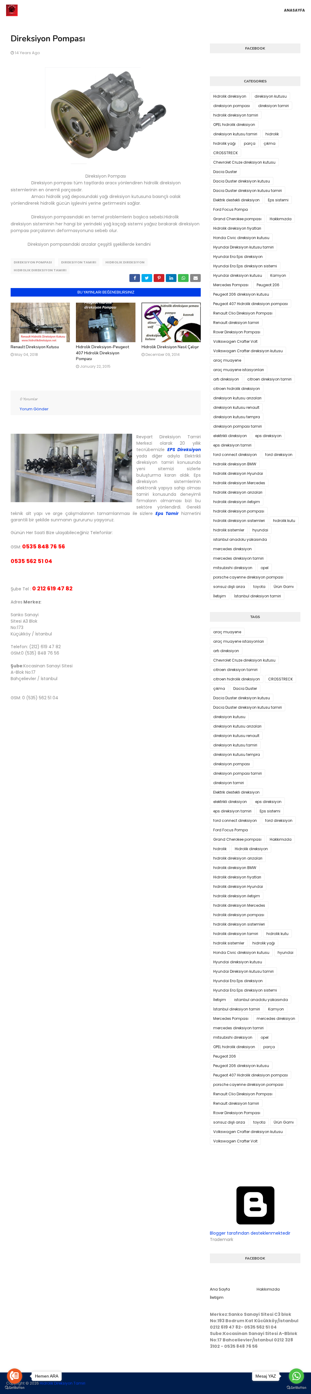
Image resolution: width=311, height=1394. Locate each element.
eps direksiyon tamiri (232, 445)
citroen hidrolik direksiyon (236, 388)
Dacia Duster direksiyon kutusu (241, 181)
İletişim (219, 596)
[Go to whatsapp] (296, 1376)
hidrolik (272, 134)
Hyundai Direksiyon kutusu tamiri (243, 247)
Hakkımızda (281, 218)
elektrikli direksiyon (230, 435)
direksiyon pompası (33, 262)
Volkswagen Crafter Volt (235, 341)
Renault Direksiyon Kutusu (35, 347)
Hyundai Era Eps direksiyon (238, 256)
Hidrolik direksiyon (125, 262)
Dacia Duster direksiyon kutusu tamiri (247, 190)
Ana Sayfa (220, 1289)
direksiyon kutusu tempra (236, 416)
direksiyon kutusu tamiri (235, 134)
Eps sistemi (278, 200)
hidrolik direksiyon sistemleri (239, 520)
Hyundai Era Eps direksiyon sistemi (245, 266)
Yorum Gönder (34, 409)
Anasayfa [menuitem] (294, 10)
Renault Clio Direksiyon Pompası (242, 313)
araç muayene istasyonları (238, 369)
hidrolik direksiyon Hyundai (238, 473)
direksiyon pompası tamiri (237, 426)
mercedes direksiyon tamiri (238, 558)
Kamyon (278, 275)
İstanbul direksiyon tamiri (257, 596)
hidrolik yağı (224, 143)
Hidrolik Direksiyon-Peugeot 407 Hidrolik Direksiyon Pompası (102, 353)
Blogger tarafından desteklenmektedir (250, 1233)
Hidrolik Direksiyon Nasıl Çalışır (170, 347)
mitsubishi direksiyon (232, 567)
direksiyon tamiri (78, 262)
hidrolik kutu (284, 520)
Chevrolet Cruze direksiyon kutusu (244, 162)
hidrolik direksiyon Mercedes (239, 482)
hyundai (260, 530)
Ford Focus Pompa (230, 209)
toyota (259, 586)
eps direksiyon (268, 435)
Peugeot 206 (268, 284)
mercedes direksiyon (232, 548)
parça (249, 143)
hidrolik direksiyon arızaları (237, 492)
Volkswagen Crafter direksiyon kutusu (248, 350)
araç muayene (227, 360)
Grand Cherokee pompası (237, 218)
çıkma (269, 143)
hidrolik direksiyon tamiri (40, 270)
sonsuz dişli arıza (229, 586)
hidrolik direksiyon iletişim (236, 501)
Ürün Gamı (284, 586)
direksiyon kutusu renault (236, 407)
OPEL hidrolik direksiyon (234, 124)
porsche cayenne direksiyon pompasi (248, 577)
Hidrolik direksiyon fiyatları (237, 228)
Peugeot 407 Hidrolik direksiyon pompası (250, 303)
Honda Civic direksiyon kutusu (241, 237)
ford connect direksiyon (235, 454)
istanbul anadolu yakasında (240, 539)
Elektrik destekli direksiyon (236, 200)
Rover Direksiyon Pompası (236, 332)
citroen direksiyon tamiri (269, 379)
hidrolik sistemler (228, 530)
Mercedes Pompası (230, 284)
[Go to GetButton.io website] (14, 1388)
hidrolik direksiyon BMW (234, 464)
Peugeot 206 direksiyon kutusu (241, 294)
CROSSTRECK (225, 152)
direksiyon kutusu (271, 96)
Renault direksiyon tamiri (236, 322)
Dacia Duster (225, 171)
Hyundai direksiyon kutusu (237, 275)
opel (264, 567)
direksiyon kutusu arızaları (237, 398)
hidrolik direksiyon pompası (238, 511)
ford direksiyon (278, 454)
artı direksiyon (226, 379)
